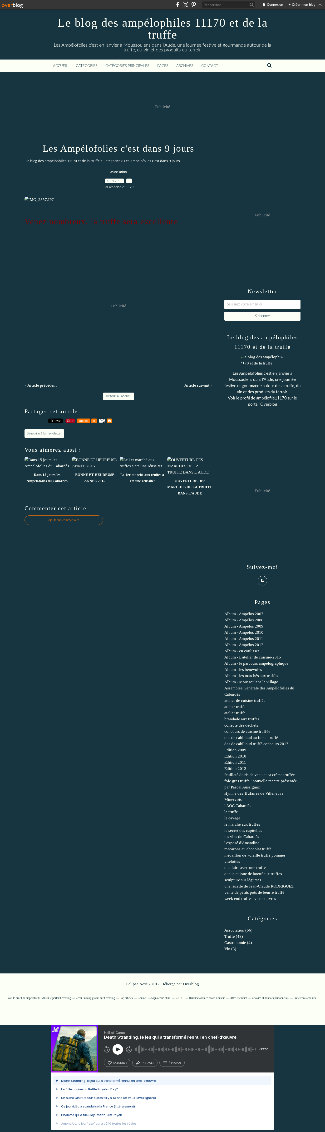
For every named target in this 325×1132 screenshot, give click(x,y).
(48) (233, 936)
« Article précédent (41, 385)
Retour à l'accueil (118, 396)
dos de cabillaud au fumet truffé (251, 737)
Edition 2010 (235, 756)
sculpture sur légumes (242, 880)
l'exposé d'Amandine (241, 843)
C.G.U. (180, 998)
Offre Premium (238, 998)
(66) (238, 930)
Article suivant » (198, 385)
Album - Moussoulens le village (251, 682)
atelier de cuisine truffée (245, 700)
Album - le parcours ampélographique (256, 663)
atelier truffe (235, 706)
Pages (162, 66)
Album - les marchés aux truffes (251, 675)
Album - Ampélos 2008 (243, 620)
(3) (230, 949)
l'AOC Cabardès (237, 805)
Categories (111, 161)
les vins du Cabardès (241, 836)
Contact (209, 66)
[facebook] (178, 4)
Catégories (86, 66)
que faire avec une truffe (245, 867)
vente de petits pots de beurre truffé (254, 892)
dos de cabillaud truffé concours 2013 (256, 744)
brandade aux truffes (241, 719)
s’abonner (120, 1062)
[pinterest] (194, 4)
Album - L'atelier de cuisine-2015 (252, 657)
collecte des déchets (241, 725)
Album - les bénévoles (243, 669)
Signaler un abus (161, 998)
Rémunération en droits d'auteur (207, 998)
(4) (238, 942)
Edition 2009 (235, 750)
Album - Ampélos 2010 (243, 632)
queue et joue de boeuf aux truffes (253, 874)
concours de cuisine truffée (247, 731)
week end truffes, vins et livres (250, 898)
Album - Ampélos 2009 (243, 626)
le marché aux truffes (242, 824)
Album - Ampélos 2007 (243, 614)
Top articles (126, 998)
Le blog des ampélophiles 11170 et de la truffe (163, 28)
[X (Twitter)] (186, 4)
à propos (175, 1062)
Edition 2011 (235, 762)
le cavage (232, 818)
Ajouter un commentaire (63, 520)
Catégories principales (127, 66)
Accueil (60, 66)
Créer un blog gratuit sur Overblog (95, 998)
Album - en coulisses (242, 651)
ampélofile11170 (271, 398)
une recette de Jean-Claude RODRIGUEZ (259, 886)
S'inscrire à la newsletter (44, 433)
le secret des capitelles (243, 830)
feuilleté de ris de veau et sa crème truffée (259, 775)
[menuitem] (60, 66)
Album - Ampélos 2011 (243, 638)
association (118, 172)
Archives (184, 66)
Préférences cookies (305, 998)
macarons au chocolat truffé (247, 849)
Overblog (191, 984)
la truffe (231, 812)
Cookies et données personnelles (270, 998)
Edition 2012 (235, 768)
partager (148, 1062)
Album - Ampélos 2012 (243, 645)
